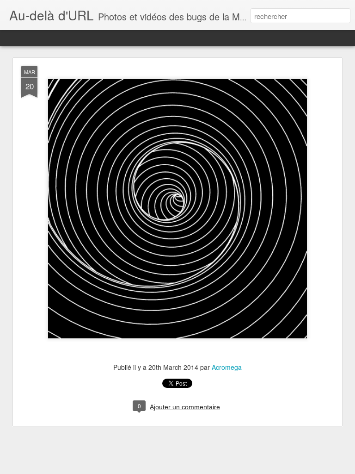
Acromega (227, 367)
